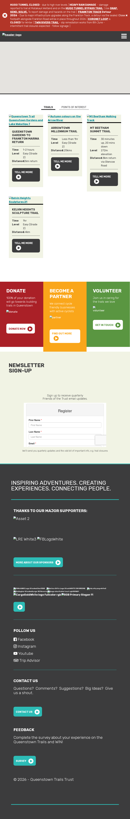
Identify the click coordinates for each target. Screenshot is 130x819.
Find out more (62, 333)
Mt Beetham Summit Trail (100, 129)
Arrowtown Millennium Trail (64, 129)
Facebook (25, 639)
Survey (21, 760)
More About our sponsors (35, 562)
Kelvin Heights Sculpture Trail (25, 211)
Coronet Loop (98, 19)
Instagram (26, 646)
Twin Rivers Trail (46, 22)
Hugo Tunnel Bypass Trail (84, 8)
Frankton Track (89, 11)
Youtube (25, 653)
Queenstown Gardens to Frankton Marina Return (25, 137)
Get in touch (104, 325)
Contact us (24, 711)
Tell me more (23, 172)
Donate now (17, 328)
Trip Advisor (29, 660)
